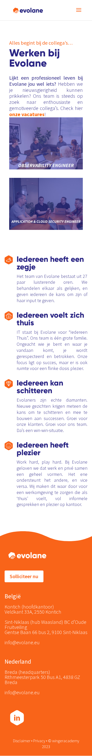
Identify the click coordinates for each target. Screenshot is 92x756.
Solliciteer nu (24, 576)
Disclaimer (21, 740)
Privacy (39, 740)
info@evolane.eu (22, 642)
